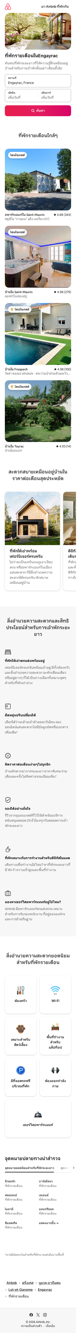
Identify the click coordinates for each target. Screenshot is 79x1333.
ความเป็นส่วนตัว (31, 1326)
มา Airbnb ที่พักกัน (55, 6)
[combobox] (38, 82)
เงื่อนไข (50, 1326)
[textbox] (21, 97)
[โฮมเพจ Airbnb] (8, 6)
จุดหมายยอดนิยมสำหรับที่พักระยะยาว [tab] (29, 1168)
